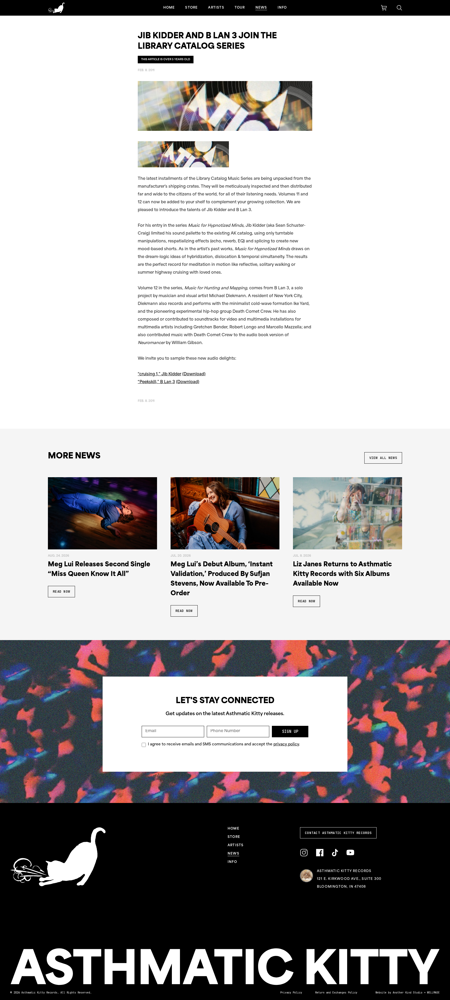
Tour (240, 7)
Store (191, 7)
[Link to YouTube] (350, 853)
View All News (383, 458)
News (261, 7)
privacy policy (286, 744)
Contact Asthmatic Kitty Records (338, 833)
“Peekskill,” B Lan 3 (156, 382)
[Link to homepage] (56, 8)
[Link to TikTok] (335, 853)
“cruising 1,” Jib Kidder (159, 374)
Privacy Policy (291, 992)
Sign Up (290, 731)
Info (282, 7)
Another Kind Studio (407, 992)
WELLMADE (433, 992)
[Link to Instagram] (304, 853)
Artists (216, 7)
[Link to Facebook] (319, 853)
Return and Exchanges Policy (336, 992)
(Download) (193, 374)
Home (169, 7)
